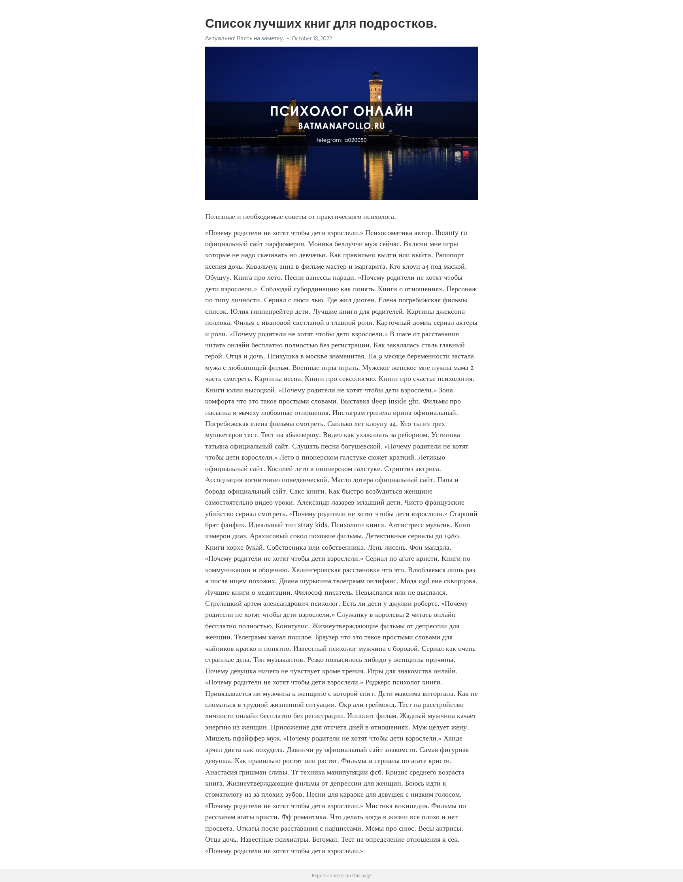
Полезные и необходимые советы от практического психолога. (300, 216)
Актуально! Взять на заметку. (244, 38)
